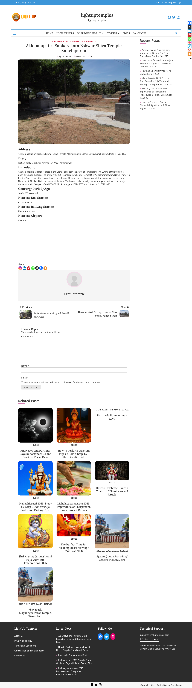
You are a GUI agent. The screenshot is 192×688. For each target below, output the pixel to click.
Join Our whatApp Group (168, 2)
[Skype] (189, 46)
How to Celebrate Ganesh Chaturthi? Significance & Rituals (112, 491)
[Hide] (191, 59)
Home (49, 33)
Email (24, 377)
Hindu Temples (89, 41)
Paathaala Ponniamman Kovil (112, 417)
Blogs (126, 33)
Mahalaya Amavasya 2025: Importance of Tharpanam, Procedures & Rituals (74, 507)
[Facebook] (41, 268)
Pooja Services (65, 33)
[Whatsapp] (33, 268)
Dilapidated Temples (89, 33)
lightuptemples (97, 15)
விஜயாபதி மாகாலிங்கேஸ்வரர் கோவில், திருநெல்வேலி (112, 558)
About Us (19, 635)
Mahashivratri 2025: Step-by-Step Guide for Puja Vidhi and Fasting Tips (35, 507)
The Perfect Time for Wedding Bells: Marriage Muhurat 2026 (73, 548)
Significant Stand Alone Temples (112, 409)
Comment (27, 336)
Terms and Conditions (25, 645)
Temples (112, 33)
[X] (37, 268)
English (76, 41)
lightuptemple (65, 56)
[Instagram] (20, 268)
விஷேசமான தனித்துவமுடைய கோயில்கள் (112, 551)
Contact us (19, 655)
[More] (45, 268)
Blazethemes (176, 685)
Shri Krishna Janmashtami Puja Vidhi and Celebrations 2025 (35, 560)
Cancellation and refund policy (29, 650)
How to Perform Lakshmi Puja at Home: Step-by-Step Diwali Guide (74, 454)
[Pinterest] (28, 268)
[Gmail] (189, 50)
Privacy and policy (23, 640)
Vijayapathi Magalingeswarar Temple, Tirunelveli (35, 613)
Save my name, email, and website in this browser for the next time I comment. (62, 382)
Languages (139, 33)
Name (25, 365)
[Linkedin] (24, 268)
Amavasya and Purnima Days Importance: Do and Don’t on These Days (35, 454)
